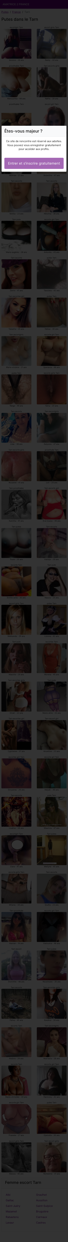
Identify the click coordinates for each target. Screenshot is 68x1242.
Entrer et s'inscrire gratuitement (34, 163)
